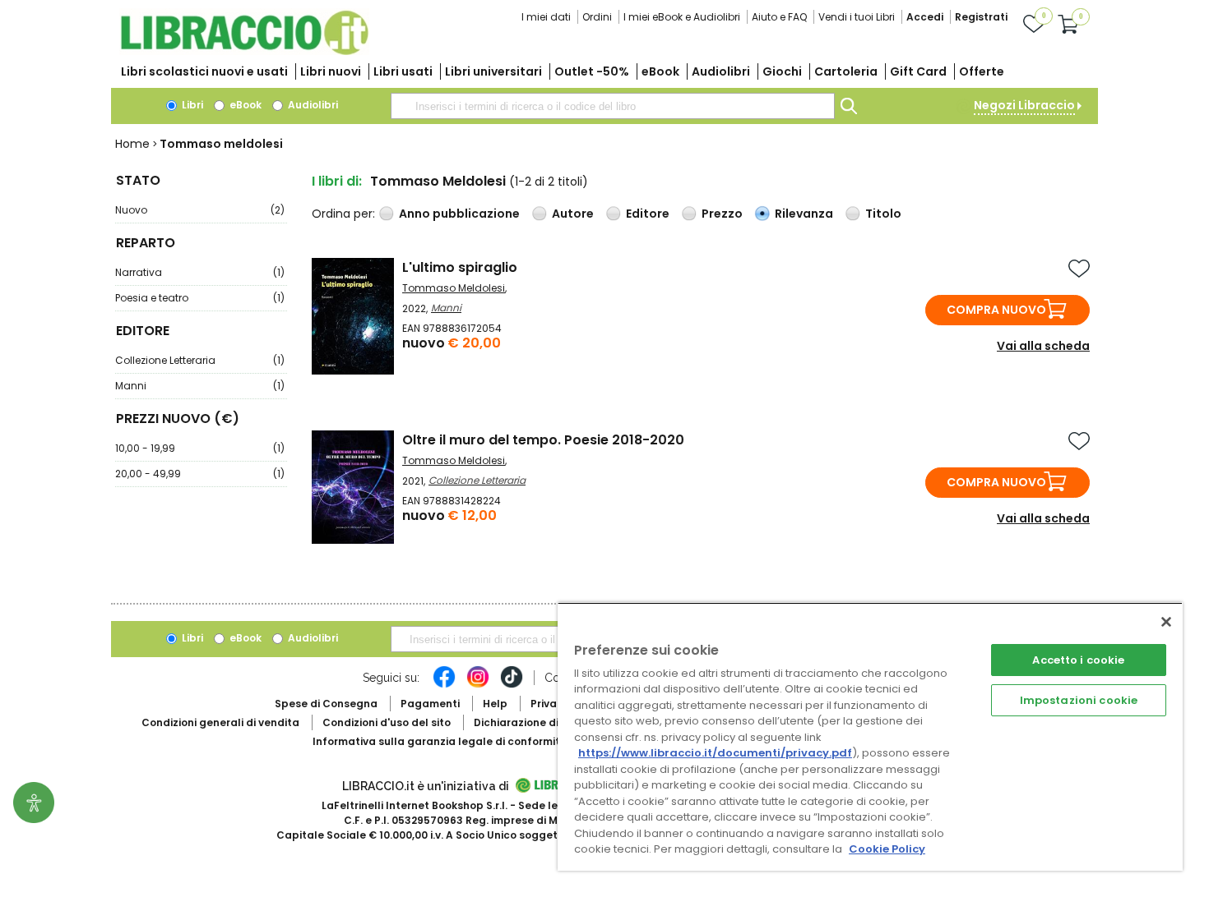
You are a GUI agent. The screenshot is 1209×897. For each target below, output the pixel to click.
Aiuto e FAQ (779, 17)
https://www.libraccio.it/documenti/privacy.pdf (715, 753)
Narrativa (200, 272)
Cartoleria (846, 71)
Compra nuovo (996, 309)
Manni (200, 386)
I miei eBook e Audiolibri (681, 17)
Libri (191, 105)
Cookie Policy (887, 849)
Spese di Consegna (326, 704)
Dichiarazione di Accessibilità (552, 722)
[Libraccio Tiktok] (511, 685)
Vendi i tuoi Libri (856, 17)
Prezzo (722, 213)
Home (132, 144)
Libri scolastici (204, 71)
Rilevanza (804, 213)
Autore (573, 213)
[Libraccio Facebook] (444, 685)
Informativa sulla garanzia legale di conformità (440, 741)
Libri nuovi (330, 71)
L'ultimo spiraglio (459, 267)
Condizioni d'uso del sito (386, 722)
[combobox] (613, 106)
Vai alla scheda (1043, 346)
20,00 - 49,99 (200, 474)
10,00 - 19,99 (200, 448)
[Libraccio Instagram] (477, 685)
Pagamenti (430, 704)
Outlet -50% (591, 71)
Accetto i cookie (1078, 660)
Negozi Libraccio (1024, 105)
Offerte (981, 71)
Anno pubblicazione (459, 213)
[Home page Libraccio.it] (244, 51)
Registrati (981, 17)
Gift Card (918, 71)
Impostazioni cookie (1078, 700)
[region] (870, 736)
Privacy (549, 704)
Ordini (597, 17)
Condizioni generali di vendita (220, 722)
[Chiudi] (1166, 622)
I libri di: (337, 181)
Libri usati (403, 71)
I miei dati (546, 17)
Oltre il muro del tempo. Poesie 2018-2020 (543, 439)
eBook (660, 71)
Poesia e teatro (200, 298)
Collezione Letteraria (200, 360)
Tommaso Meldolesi (453, 288)
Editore (647, 213)
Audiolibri (721, 71)
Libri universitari (493, 71)
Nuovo (200, 210)
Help (495, 704)
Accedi (924, 17)
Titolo (883, 213)
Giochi (782, 71)
